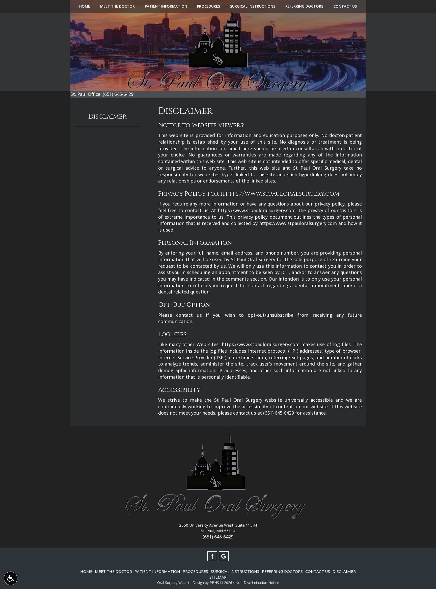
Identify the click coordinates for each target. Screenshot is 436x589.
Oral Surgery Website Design (180, 582)
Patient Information (166, 6)
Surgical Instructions (252, 6)
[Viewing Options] (10, 578)
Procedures (208, 6)
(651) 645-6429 (278, 413)
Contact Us (345, 6)
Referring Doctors (304, 6)
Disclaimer (107, 116)
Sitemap (218, 577)
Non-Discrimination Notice (257, 582)
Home (84, 6)
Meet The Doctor (117, 6)
